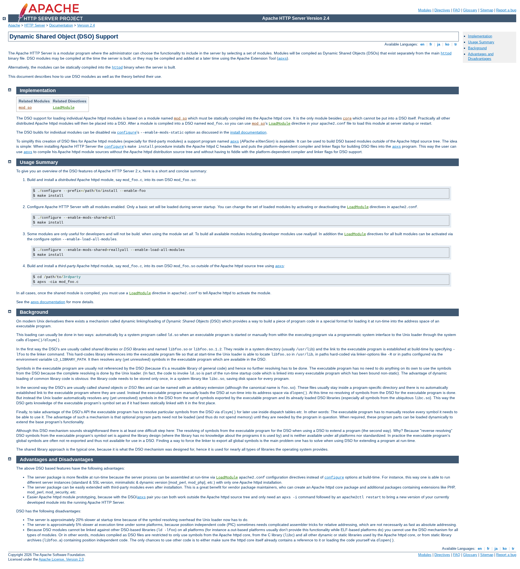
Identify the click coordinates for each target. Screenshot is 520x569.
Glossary (470, 10)
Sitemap (486, 10)
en (422, 44)
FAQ (456, 10)
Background (477, 48)
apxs (282, 58)
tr (455, 44)
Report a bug (506, 10)
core (347, 118)
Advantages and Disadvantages (480, 56)
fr (430, 44)
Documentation (61, 25)
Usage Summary (481, 42)
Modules (424, 10)
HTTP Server (34, 25)
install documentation (248, 132)
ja (438, 44)
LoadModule (63, 107)
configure (126, 132)
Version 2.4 (86, 25)
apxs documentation (48, 302)
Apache (14, 25)
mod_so (25, 107)
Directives (442, 10)
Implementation (480, 36)
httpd (446, 53)
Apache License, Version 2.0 (61, 559)
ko (447, 44)
